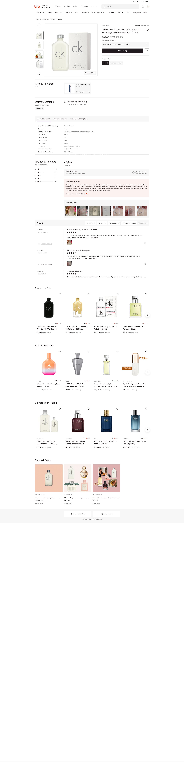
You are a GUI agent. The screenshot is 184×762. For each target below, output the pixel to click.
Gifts (145, 12)
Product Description (79, 119)
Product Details (43, 119)
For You (94, 6)
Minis (128, 12)
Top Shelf (84, 6)
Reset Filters (142, 223)
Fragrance (69, 12)
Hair (61, 12)
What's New (40, 12)
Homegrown (137, 12)
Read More (94, 237)
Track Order (135, 1)
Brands (58, 6)
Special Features (60, 119)
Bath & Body (85, 12)
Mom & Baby (111, 12)
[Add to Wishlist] (60, 294)
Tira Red (67, 6)
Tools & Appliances (97, 12)
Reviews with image (129, 223)
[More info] (89, 84)
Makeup (49, 12)
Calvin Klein (105, 25)
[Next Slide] (147, 315)
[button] (44, 12)
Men (76, 12)
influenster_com (46, 244)
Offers (75, 6)
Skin (56, 12)
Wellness (121, 12)
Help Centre (144, 1)
